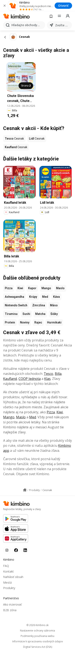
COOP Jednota (30, 378)
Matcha (40, 314)
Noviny (24, 322)
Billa (58, 373)
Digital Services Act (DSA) (37, 647)
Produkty (9, 588)
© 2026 (37, 625)
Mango (46, 288)
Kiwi (20, 288)
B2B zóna (9, 610)
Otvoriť (63, 6)
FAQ (6, 566)
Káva (56, 296)
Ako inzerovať (12, 604)
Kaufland (10, 378)
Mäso (54, 305)
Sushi (26, 314)
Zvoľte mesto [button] (62, 25)
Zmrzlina (38, 305)
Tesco (48, 373)
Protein (10, 322)
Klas (47, 378)
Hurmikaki (54, 322)
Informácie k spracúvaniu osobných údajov (37, 641)
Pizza (8, 288)
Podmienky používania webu (37, 636)
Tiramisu (11, 314)
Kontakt (8, 571)
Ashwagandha (14, 296)
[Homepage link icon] (24, 490)
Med (45, 296)
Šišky (54, 314)
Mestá (7, 582)
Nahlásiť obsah (13, 577)
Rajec (38, 322)
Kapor (32, 288)
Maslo (60, 288)
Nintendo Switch (16, 305)
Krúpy (33, 296)
